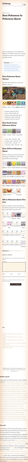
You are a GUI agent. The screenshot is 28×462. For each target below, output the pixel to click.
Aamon (15, 385)
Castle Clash (22, 451)
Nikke (1, 455)
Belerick (15, 410)
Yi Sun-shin (16, 403)
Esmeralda (3, 389)
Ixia (21, 382)
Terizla (25, 420)
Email (11, 274)
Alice (24, 387)
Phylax (4, 385)
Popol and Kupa (4, 404)
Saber (15, 406)
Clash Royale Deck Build (16, 449)
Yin (1, 385)
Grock (13, 412)
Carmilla (20, 410)
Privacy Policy (11, 461)
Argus (22, 412)
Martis (20, 418)
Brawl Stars (24, 442)
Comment (4, 261)
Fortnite (12, 447)
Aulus (1, 387)
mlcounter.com (14, 371)
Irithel (7, 416)
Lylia (11, 416)
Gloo (5, 399)
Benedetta (11, 387)
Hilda (23, 418)
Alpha (5, 406)
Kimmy (11, 418)
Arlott (1, 384)
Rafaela (2, 395)
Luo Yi (2, 401)
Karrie (6, 418)
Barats (1, 406)
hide (11, 62)
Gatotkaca (20, 395)
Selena (5, 391)
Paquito (21, 387)
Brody (16, 387)
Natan (23, 385)
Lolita (10, 410)
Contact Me (19, 461)
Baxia (22, 414)
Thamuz (15, 418)
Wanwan (8, 389)
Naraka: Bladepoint (5, 453)
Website (19, 274)
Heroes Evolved (4, 444)
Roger (19, 391)
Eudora (22, 403)
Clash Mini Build (14, 451)
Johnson (14, 395)
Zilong (12, 399)
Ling (11, 397)
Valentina (9, 385)
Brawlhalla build (4, 451)
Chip (11, 382)
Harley (20, 399)
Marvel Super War (20, 444)
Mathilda (15, 393)
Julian (13, 384)
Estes (15, 399)
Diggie (13, 389)
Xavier (22, 384)
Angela (6, 401)
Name (3, 274)
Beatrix (25, 397)
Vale (12, 406)
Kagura (2, 393)
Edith (25, 384)
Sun (25, 403)
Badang (2, 418)
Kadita (12, 414)
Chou (1, 391)
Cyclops (2, 408)
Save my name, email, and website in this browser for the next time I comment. (13, 280)
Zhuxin (7, 382)
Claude (15, 397)
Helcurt (2, 397)
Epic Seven (24, 453)
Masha (11, 420)
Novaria (24, 382)
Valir (19, 414)
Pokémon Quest (5, 12)
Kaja (19, 393)
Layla (6, 403)
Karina (14, 408)
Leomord (7, 414)
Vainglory (22, 440)
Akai (9, 412)
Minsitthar (16, 420)
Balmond (2, 410)
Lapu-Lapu (12, 404)
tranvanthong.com (6, 369)
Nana (15, 414)
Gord (21, 420)
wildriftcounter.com (21, 369)
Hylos (19, 401)
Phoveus (7, 397)
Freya (7, 410)
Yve (9, 399)
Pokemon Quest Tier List (16, 251)
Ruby (6, 408)
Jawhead (10, 391)
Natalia (18, 389)
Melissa (17, 384)
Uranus (15, 401)
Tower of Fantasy (15, 453)
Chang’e (22, 389)
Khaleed (17, 412)
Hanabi (7, 395)
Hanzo (19, 416)
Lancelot (23, 391)
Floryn (19, 385)
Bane (23, 408)
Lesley (10, 403)
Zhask (25, 395)
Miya (10, 395)
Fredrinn (8, 384)
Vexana (2, 422)
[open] (24, 5)
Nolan (17, 382)
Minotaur (2, 416)
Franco (17, 404)
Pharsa (22, 404)
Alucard (11, 401)
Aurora (2, 420)
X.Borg (6, 412)
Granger (6, 387)
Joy (5, 384)
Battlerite (11, 444)
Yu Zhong (20, 406)
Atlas (23, 401)
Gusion (2, 399)
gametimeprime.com (21, 368)
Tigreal (6, 393)
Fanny (10, 408)
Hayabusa (20, 397)
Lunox (25, 410)
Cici (14, 382)
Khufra (15, 391)
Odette (15, 416)
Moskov (2, 414)
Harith (2, 412)
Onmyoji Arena (4, 442)
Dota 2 (17, 440)
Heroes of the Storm (14, 442)
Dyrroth (6, 420)
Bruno (10, 393)
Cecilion (19, 408)
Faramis (23, 416)
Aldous (24, 399)
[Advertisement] (14, 36)
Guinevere (24, 393)
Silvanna (2, 403)
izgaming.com (14, 369)
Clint (9, 406)
